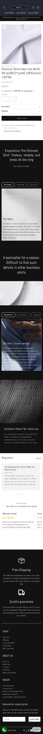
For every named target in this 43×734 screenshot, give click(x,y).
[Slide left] (17, 494)
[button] (4, 7)
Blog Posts (6, 664)
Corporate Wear (9, 643)
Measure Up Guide (9, 673)
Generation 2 (23, 315)
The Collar (20, 184)
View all (38, 458)
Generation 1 (8, 315)
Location (6, 667)
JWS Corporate (8, 648)
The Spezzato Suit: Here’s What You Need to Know (20, 468)
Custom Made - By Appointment (14, 697)
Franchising (7, 646)
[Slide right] (26, 494)
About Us (6, 661)
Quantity (4, 94)
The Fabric (7, 184)
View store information (12, 131)
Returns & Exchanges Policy (13, 691)
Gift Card (6, 637)
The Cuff (33, 184)
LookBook (6, 670)
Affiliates (6, 640)
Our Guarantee (8, 686)
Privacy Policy (8, 688)
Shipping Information (10, 694)
